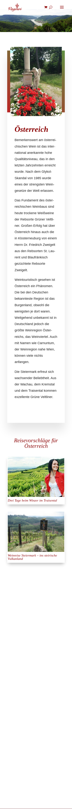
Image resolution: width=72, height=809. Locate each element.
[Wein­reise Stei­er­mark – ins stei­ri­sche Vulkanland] (36, 532)
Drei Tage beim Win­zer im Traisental (32, 500)
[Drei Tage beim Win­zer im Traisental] (36, 477)
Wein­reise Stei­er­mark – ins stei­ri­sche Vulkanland (32, 557)
